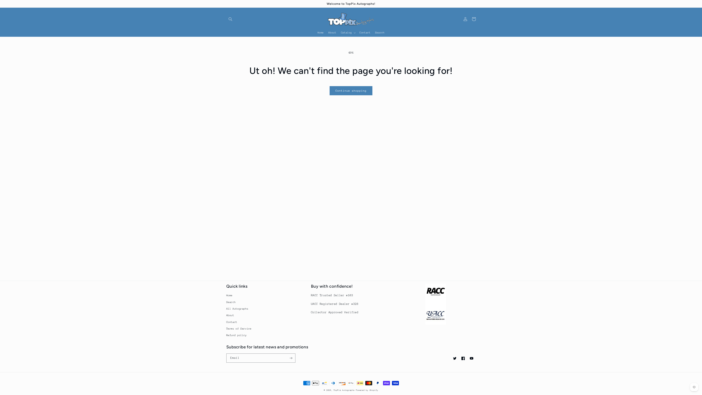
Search (231, 302)
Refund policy (236, 335)
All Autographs (237, 308)
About (230, 315)
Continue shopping (351, 90)
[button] (230, 19)
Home (229, 295)
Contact (231, 322)
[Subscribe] (291, 357)
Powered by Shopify (367, 390)
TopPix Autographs (344, 390)
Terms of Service (239, 328)
